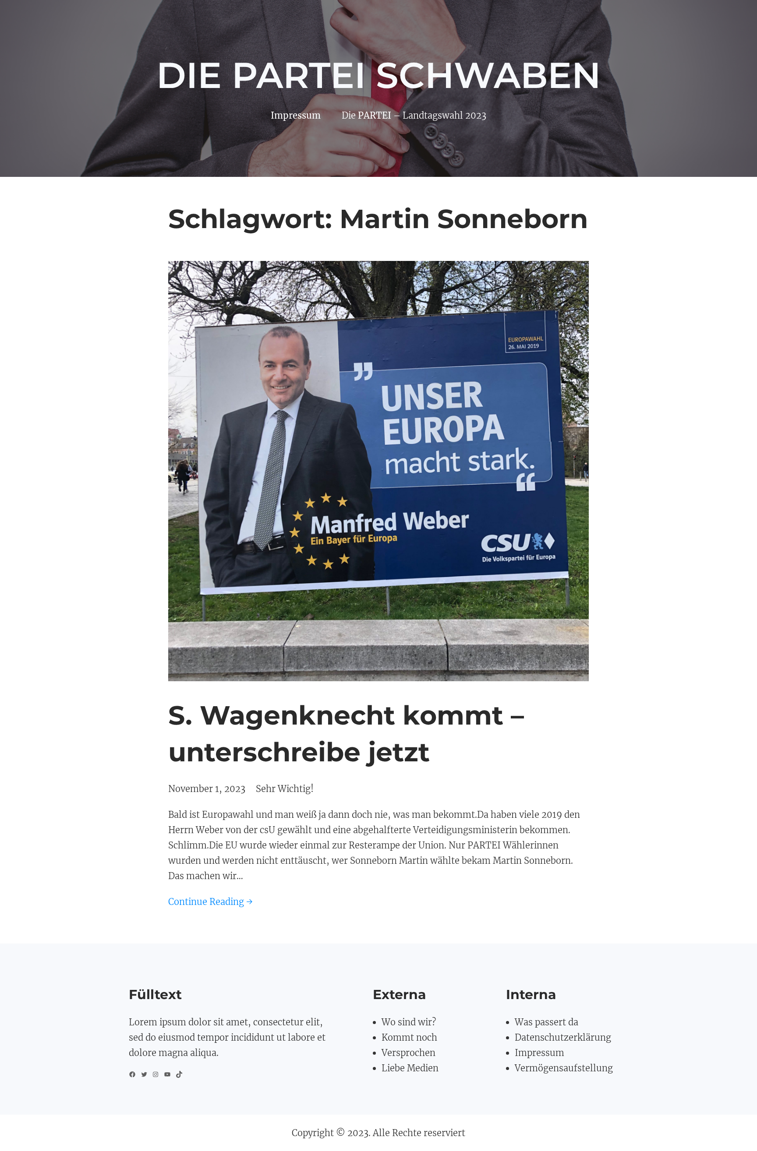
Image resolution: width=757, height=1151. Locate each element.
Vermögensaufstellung (564, 1068)
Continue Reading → (210, 901)
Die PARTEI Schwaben (378, 75)
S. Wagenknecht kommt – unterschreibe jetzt (346, 733)
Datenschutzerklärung (563, 1037)
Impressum (539, 1052)
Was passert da (546, 1022)
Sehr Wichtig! (285, 788)
